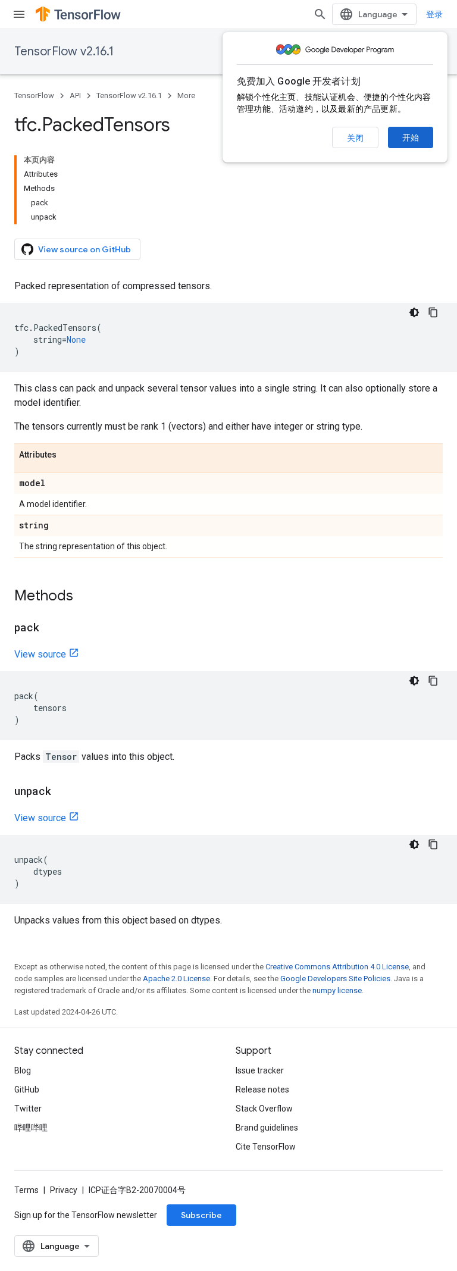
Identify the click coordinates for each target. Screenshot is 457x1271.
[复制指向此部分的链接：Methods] (85, 597)
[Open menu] (19, 14)
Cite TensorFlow (266, 1146)
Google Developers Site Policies (335, 978)
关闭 (355, 138)
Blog (22, 1070)
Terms (26, 1190)
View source (40, 654)
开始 (410, 137)
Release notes (262, 1089)
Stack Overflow (264, 1108)
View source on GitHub (84, 249)
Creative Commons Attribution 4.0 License (337, 966)
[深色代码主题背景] (414, 312)
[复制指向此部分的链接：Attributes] (68, 455)
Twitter (28, 1108)
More (186, 95)
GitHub (26, 1089)
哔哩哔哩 (31, 1127)
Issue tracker (260, 1070)
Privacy (63, 1190)
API (75, 95)
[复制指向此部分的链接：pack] (51, 628)
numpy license (337, 990)
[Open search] (320, 14)
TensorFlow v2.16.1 (64, 51)
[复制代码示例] (433, 312)
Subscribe (201, 1215)
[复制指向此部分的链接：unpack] (63, 792)
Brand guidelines (267, 1127)
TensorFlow (34, 95)
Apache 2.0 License (176, 978)
